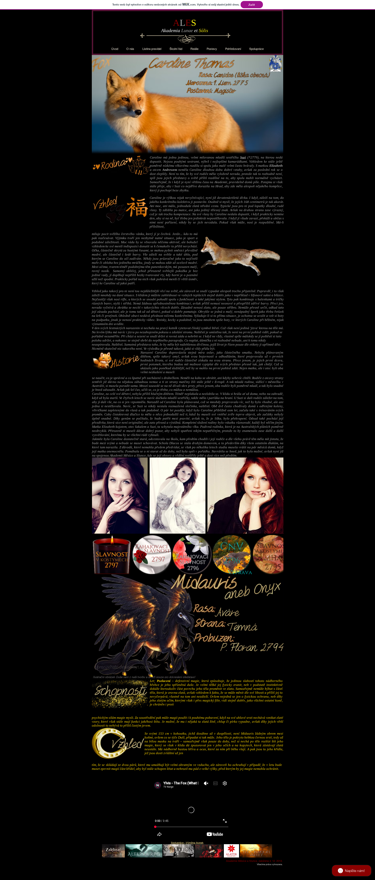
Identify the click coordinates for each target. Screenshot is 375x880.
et (196, 30)
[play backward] (97, 554)
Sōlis (203, 30)
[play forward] (278, 554)
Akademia (171, 30)
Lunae (187, 30)
